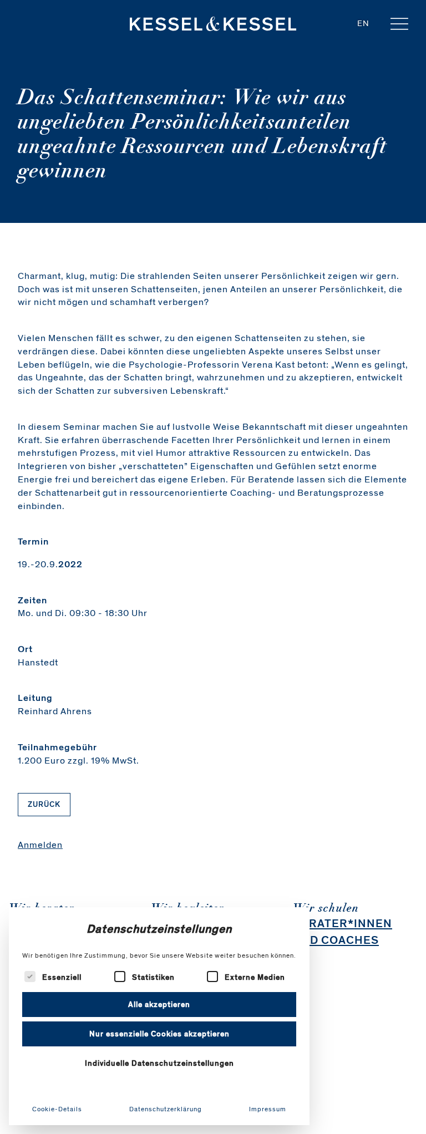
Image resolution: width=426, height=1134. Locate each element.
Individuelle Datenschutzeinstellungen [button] (159, 1063)
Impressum (267, 1109)
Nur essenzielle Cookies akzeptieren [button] (159, 1034)
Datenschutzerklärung (165, 1109)
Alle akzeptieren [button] (159, 1004)
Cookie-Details (57, 1109)
